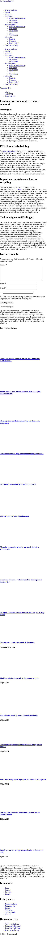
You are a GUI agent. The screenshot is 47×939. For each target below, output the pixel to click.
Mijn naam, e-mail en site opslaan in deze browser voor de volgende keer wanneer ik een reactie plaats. (22, 298)
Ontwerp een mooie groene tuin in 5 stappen (17, 642)
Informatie (8, 37)
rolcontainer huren (9, 151)
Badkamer (13, 29)
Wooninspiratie (10, 25)
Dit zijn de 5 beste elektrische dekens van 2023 (18, 484)
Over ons (12, 41)
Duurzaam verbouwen (17, 18)
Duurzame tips (10, 96)
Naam (3, 284)
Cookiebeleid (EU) (11, 45)
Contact (12, 39)
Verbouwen (9, 16)
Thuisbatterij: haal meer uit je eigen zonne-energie (19, 678)
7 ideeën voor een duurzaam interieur (14, 516)
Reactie (3, 265)
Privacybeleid (14, 43)
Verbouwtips (13, 22)
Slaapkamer (13, 31)
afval (19, 189)
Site (1, 292)
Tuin (10, 33)
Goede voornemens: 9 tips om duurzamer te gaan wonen (21, 454)
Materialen (13, 20)
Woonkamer (13, 35)
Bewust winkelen (11, 10)
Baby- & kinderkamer (17, 27)
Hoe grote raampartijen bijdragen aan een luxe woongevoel (23, 779)
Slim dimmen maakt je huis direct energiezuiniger (19, 715)
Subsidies (8, 14)
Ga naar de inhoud (6, 1)
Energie (7, 12)
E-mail (3, 288)
